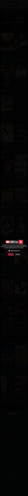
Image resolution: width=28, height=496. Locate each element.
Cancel (17, 254)
